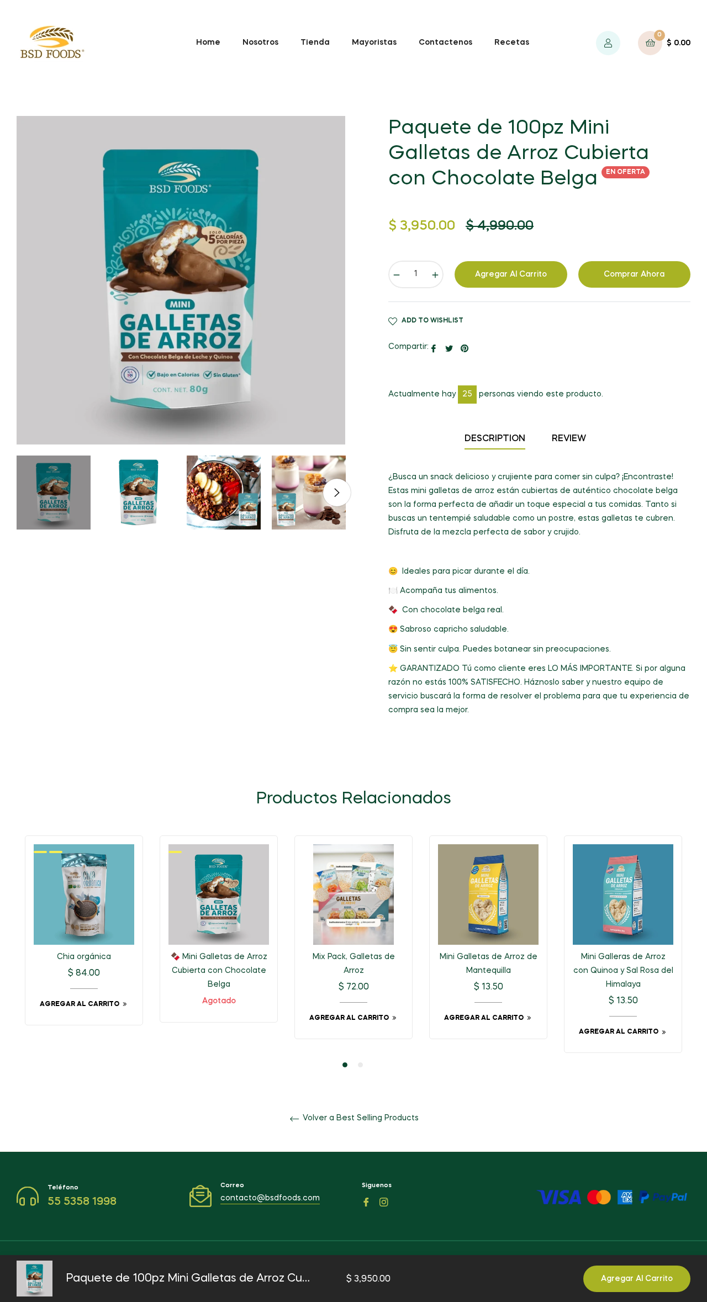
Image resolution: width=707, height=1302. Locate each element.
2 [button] (360, 1064)
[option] (84, 938)
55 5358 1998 (82, 1202)
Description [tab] (495, 439)
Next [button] (337, 492)
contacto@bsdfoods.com (270, 1198)
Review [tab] (570, 439)
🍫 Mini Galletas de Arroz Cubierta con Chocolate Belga (219, 970)
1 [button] (344, 1064)
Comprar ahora (634, 274)
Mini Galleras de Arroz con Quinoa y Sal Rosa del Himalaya (623, 970)
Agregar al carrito (637, 1279)
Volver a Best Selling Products (359, 1118)
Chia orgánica (84, 957)
